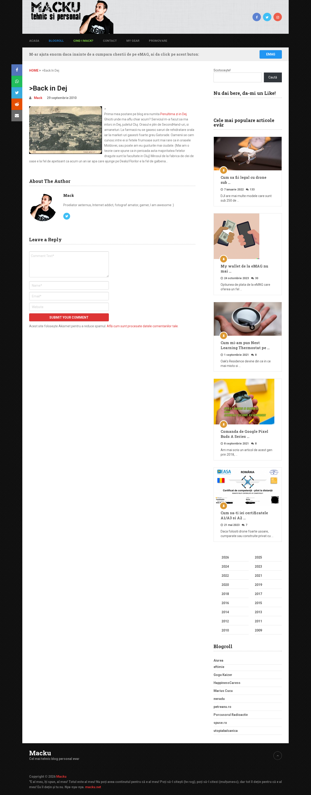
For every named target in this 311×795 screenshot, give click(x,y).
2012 (225, 621)
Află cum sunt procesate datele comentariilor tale (142, 326)
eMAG (270, 54)
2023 (258, 566)
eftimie (219, 667)
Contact (110, 40)
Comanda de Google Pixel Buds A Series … (244, 434)
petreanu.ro (222, 707)
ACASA (34, 40)
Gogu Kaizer (223, 675)
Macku (40, 753)
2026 (225, 557)
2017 (258, 594)
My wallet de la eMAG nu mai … (244, 268)
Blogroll (56, 40)
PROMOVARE (158, 40)
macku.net (93, 787)
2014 (225, 612)
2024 (225, 566)
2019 (258, 585)
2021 (258, 575)
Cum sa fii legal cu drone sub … (243, 180)
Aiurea (218, 660)
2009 (258, 630)
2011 (258, 621)
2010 (225, 630)
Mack (38, 98)
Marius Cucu (223, 691)
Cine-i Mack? (83, 40)
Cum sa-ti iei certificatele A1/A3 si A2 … (244, 515)
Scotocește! (222, 70)
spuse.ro (220, 723)
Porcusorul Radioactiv (231, 715)
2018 (225, 594)
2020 (225, 585)
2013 (258, 612)
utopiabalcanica (226, 731)
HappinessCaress (227, 683)
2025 (258, 557)
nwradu (219, 699)
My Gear (132, 40)
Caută (272, 77)
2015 (258, 603)
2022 (225, 575)
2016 (225, 603)
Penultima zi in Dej (173, 114)
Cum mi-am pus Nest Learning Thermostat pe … (245, 345)
